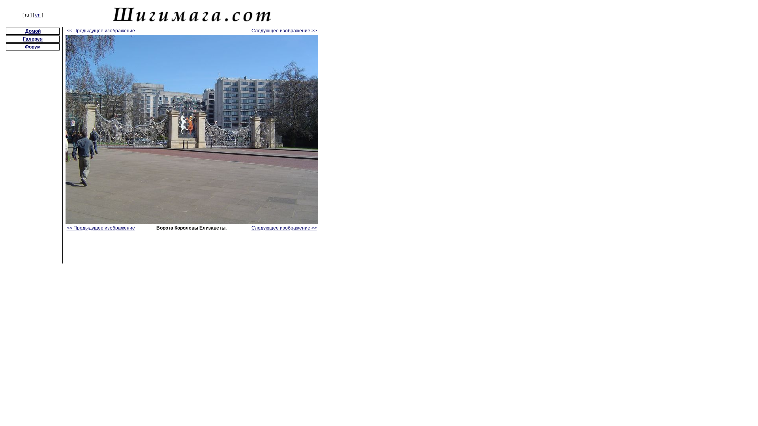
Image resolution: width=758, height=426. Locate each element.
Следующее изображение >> (284, 31)
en (38, 15)
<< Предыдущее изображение (101, 31)
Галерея (33, 39)
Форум (33, 47)
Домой (33, 31)
